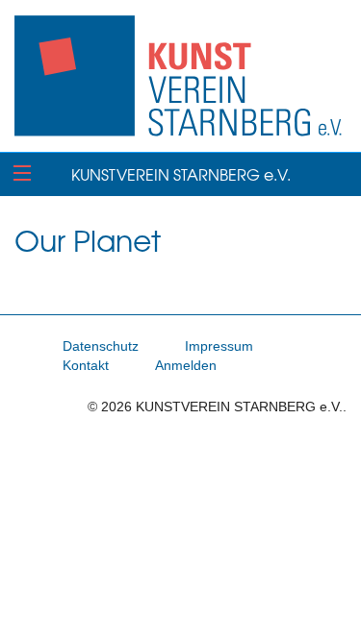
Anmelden (186, 365)
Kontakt (86, 365)
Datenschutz (101, 346)
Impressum (219, 346)
